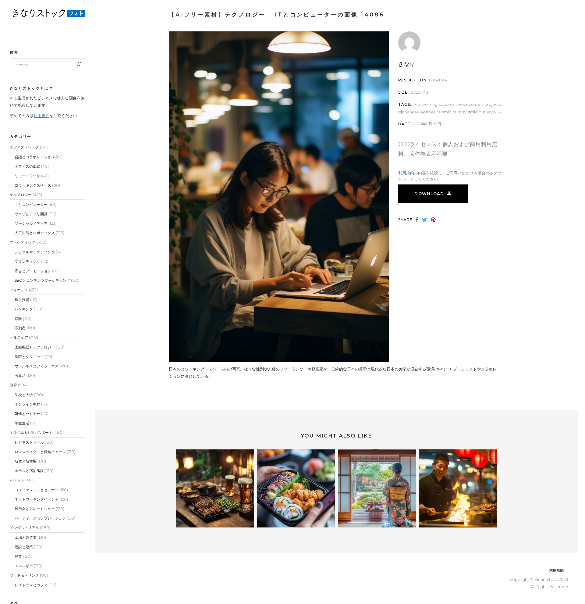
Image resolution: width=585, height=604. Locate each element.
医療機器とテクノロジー (35, 347)
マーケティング (22, 242)
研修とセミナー (27, 413)
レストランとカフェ (31, 585)
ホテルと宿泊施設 (29, 470)
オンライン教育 (27, 404)
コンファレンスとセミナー (36, 490)
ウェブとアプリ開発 (31, 214)
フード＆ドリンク (24, 575)
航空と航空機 (26, 461)
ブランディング (27, 261)
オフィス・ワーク (24, 147)
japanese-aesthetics (420, 111)
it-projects (490, 104)
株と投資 (22, 299)
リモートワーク (27, 175)
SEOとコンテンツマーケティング (42, 280)
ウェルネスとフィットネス (36, 366)
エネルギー (24, 565)
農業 (18, 556)
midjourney (455, 111)
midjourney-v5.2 (486, 111)
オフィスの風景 (27, 166)
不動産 (20, 328)
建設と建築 (24, 547)
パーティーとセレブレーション (40, 518)
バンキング (24, 309)
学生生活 (22, 423)
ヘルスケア (19, 337)
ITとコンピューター (31, 204)
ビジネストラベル (29, 442)
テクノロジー (21, 194)
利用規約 (41, 115)
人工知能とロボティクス (35, 233)
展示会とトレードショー (35, 508)
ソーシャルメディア (31, 223)
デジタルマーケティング (35, 252)
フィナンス (19, 290)
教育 (13, 385)
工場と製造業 (26, 537)
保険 (18, 318)
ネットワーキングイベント (36, 499)
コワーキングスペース (33, 185)
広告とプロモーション (33, 271)
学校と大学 (24, 394)
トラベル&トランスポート (31, 432)
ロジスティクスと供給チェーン (40, 451)
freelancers (466, 104)
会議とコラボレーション (35, 157)
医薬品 (20, 375)
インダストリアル (24, 527)
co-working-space (433, 104)
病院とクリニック (29, 356)
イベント (17, 480)
